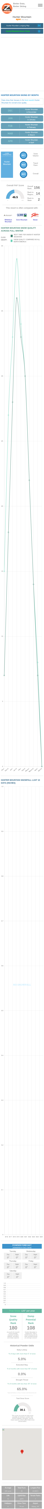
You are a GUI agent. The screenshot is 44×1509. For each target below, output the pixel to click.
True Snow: (15, 1311)
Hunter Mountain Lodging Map (17, 26)
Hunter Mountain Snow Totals (18, 31)
